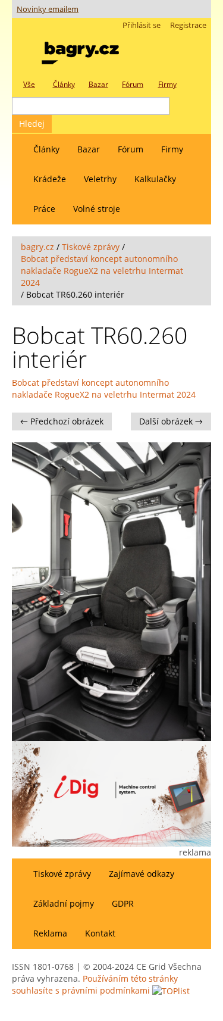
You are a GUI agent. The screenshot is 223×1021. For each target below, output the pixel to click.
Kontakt (100, 933)
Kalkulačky (155, 179)
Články (46, 149)
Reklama (50, 933)
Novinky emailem (47, 9)
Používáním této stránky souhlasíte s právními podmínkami (95, 984)
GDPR (123, 903)
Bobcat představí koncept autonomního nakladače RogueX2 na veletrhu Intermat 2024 (102, 270)
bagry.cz (37, 246)
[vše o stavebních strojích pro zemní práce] (80, 50)
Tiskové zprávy (91, 246)
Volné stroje (96, 208)
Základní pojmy (63, 903)
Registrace (188, 25)
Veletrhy (100, 179)
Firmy (172, 149)
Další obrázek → (171, 421)
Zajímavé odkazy (141, 873)
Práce (44, 208)
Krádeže (49, 179)
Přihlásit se (142, 25)
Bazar (88, 149)
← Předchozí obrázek (61, 421)
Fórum (130, 149)
